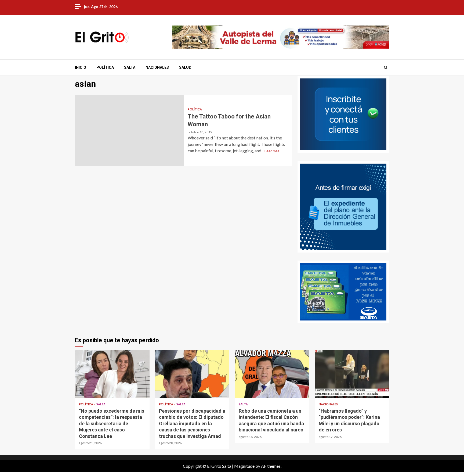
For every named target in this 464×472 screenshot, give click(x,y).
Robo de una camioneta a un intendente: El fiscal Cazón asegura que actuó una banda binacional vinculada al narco (272, 374)
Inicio (80, 67)
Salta (129, 67)
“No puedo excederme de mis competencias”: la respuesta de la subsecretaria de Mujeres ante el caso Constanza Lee (112, 374)
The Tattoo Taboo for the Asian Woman (129, 130)
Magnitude (244, 466)
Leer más (272, 151)
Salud (185, 67)
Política (105, 67)
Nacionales (157, 67)
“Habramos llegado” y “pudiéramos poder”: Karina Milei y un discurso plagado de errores (352, 374)
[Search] (385, 67)
